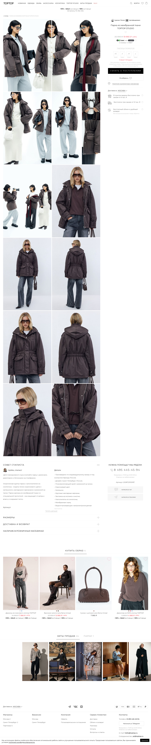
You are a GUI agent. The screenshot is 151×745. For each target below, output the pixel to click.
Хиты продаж (86, 3)
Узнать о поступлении (125, 71)
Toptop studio (72, 3)
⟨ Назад (5, 16)
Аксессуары (48, 3)
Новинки (22, 3)
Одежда (31, 3)
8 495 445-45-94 (133, 719)
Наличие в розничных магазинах (125, 84)
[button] (51, 465)
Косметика (60, 3)
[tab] (75, 552)
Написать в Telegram (131, 724)
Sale (95, 3)
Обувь (38, 3)
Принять (144, 740)
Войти (137, 3)
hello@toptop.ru (131, 733)
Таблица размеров (125, 48)
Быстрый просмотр (35, 676)
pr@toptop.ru (138, 736)
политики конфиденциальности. (22, 742)
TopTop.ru (8, 3)
